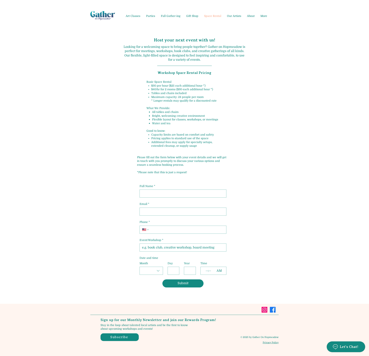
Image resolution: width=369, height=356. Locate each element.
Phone (145, 222)
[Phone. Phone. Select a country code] (145, 229)
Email (144, 203)
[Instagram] (264, 310)
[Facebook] (273, 310)
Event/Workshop (151, 240)
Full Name (147, 186)
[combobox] (151, 271)
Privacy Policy (271, 342)
